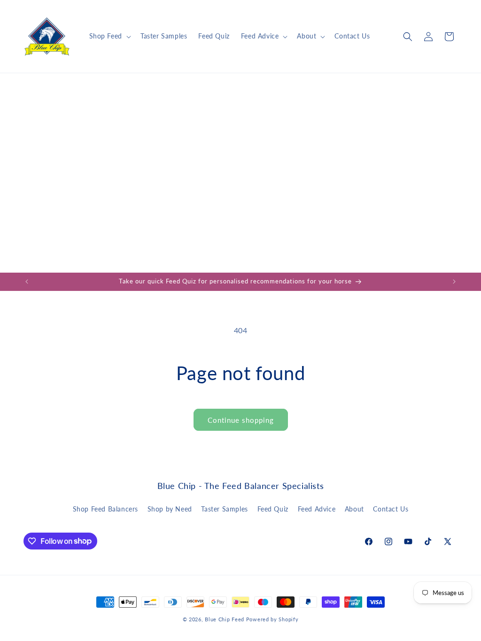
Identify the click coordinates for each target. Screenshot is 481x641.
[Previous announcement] (26, 281)
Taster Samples (224, 509)
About (354, 509)
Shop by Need (169, 509)
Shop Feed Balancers (105, 509)
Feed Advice (317, 509)
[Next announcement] (454, 281)
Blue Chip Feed (224, 619)
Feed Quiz (272, 509)
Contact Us (390, 509)
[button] (109, 36)
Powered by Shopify (272, 619)
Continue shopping (241, 420)
